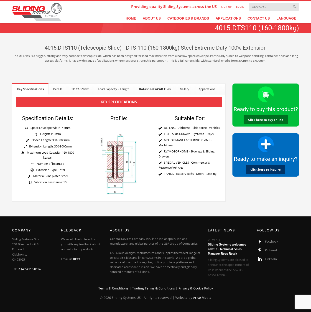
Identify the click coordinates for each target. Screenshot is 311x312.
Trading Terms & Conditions (153, 288)
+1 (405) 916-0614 (29, 269)
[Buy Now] (265, 94)
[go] (294, 6)
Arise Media (202, 297)
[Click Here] (265, 144)
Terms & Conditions (113, 288)
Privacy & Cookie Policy (195, 288)
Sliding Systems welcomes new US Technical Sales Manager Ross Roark (227, 249)
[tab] (30, 88)
